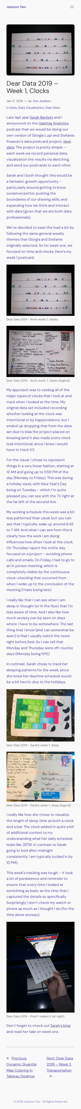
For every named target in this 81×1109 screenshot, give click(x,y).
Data (13, 108)
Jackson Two (16, 7)
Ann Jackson (42, 101)
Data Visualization (31, 108)
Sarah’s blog (60, 1025)
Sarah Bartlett (41, 117)
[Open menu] (72, 7)
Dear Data (52, 108)
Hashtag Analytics (54, 123)
